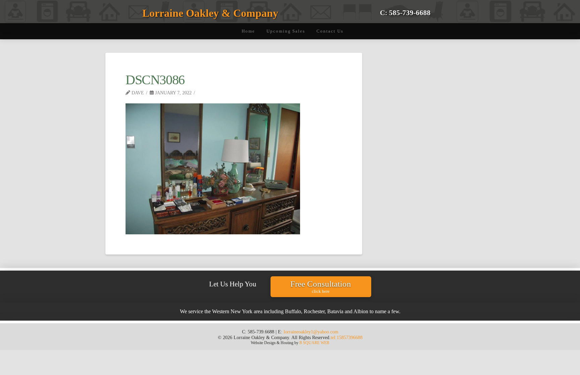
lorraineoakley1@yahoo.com (311, 331)
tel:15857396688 (346, 337)
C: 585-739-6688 (405, 12)
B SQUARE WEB (314, 342)
